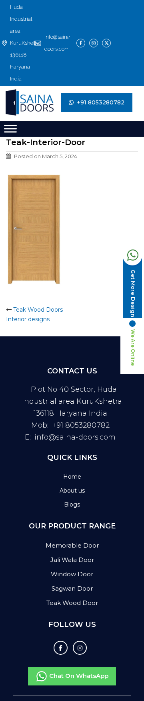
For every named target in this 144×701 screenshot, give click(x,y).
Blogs (72, 504)
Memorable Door (72, 545)
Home (72, 476)
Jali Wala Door (72, 560)
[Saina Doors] (19, 102)
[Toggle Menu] (10, 128)
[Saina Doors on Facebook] (80, 43)
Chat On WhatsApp (78, 675)
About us (72, 490)
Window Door (72, 574)
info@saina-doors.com (56, 43)
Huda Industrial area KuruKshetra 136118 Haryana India (24, 43)
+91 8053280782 (100, 102)
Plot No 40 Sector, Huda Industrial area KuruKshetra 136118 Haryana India (72, 401)
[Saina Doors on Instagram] (93, 43)
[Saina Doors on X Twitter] (106, 43)
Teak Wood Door (72, 603)
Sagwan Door (72, 588)
